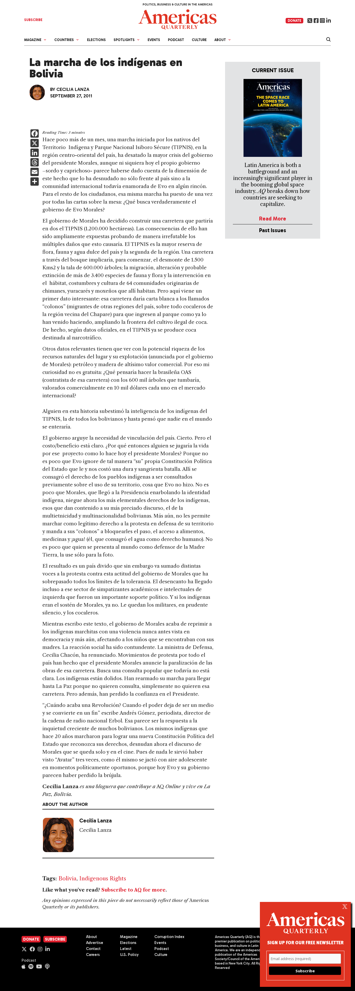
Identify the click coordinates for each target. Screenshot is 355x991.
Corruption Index (169, 936)
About (91, 936)
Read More (272, 218)
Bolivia (67, 878)
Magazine (128, 936)
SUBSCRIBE (33, 20)
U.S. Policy (129, 954)
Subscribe (55, 939)
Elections (96, 40)
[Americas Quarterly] (177, 19)
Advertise (94, 942)
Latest (126, 948)
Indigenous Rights (102, 878)
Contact (93, 948)
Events (154, 40)
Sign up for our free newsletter (305, 942)
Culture (199, 40)
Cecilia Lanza (72, 89)
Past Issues (272, 230)
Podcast (176, 40)
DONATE (294, 21)
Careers (93, 954)
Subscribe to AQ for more (133, 890)
